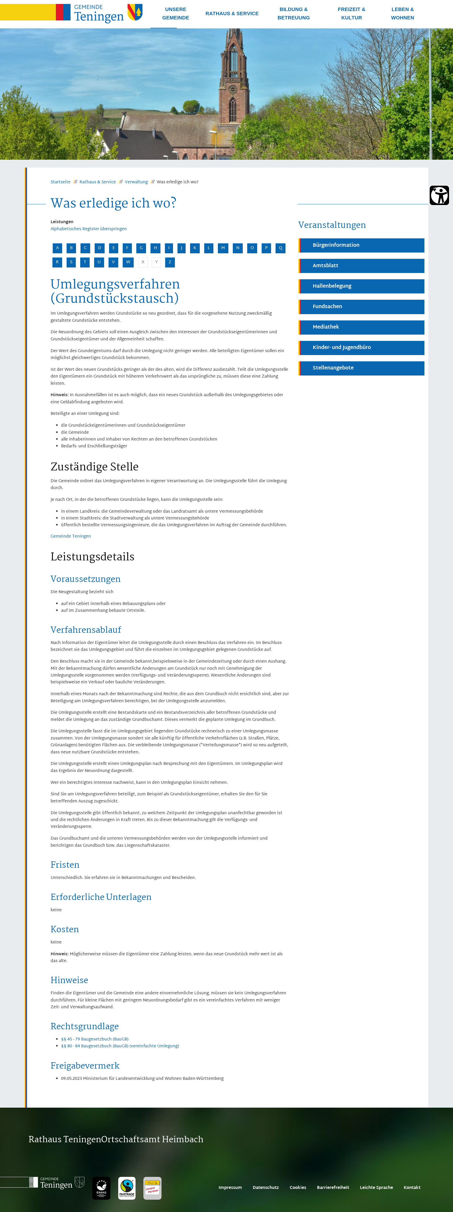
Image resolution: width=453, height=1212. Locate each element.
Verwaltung (136, 182)
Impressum (230, 1188)
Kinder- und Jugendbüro (342, 347)
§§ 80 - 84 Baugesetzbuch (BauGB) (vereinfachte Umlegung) (120, 1046)
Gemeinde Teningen (71, 536)
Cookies (298, 1188)
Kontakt (412, 1188)
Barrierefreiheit (333, 1188)
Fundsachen (327, 307)
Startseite (61, 182)
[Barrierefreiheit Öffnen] (439, 195)
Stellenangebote (333, 368)
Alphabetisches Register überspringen (89, 229)
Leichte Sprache (376, 1188)
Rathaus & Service (97, 182)
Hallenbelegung (332, 286)
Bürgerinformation (336, 245)
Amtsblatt (325, 266)
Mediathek (326, 327)
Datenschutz (266, 1188)
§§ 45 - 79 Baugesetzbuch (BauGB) (94, 1039)
